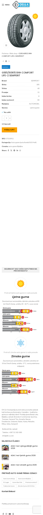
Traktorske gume (9, 486)
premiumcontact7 (31, 482)
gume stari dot (17, 482)
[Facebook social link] (8, 150)
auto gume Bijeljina (16, 146)
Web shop (13, 53)
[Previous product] (3, 61)
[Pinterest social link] (14, 150)
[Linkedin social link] (17, 150)
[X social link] (11, 150)
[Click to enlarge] (6, 45)
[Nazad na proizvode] (6, 61)
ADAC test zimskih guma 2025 (24, 465)
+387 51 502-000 (15, 432)
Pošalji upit (9, 130)
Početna (5, 53)
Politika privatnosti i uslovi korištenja (15, 504)
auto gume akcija (9, 478)
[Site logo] (21, 5)
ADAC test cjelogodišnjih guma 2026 (24, 447)
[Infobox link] (20, 305)
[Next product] (9, 61)
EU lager (6, 482)
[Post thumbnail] (5, 448)
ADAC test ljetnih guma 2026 (23, 455)
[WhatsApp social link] (20, 150)
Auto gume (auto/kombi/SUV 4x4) (23, 142)
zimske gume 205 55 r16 (26, 486)
